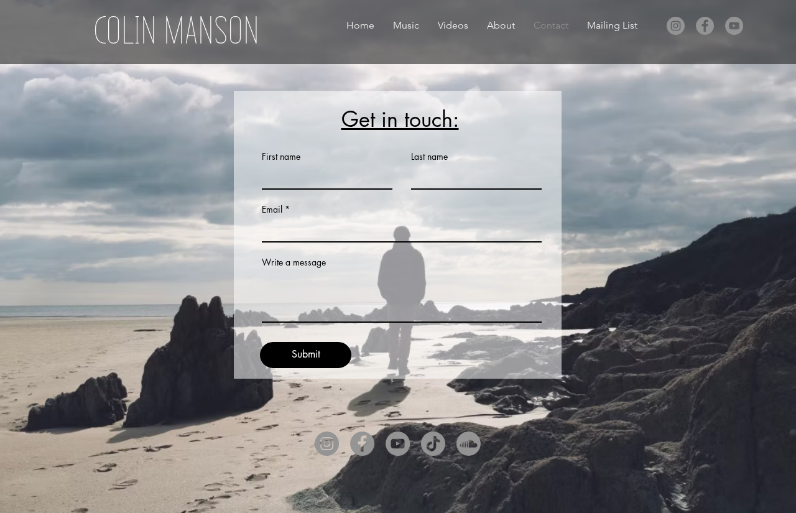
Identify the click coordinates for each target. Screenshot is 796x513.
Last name (429, 156)
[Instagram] (676, 26)
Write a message (294, 262)
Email (272, 209)
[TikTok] (433, 444)
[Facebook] (705, 26)
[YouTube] (734, 26)
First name (281, 156)
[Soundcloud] (468, 444)
